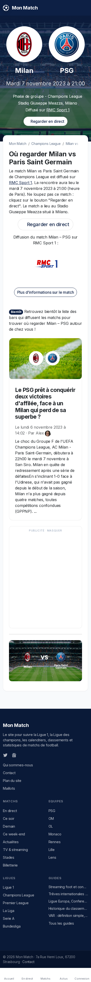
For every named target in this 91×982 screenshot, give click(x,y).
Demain (9, 826)
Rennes (55, 842)
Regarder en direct (47, 121)
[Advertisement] (45, 579)
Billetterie (10, 865)
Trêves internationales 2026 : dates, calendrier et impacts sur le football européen (68, 894)
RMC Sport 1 (57, 109)
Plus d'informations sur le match (45, 292)
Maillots (9, 788)
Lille (52, 850)
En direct (10, 811)
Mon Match (17, 144)
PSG (52, 811)
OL (51, 826)
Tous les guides (61, 923)
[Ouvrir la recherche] (84, 8)
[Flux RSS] (22, 755)
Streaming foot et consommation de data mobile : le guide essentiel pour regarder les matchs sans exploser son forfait (68, 887)
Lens (52, 857)
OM (51, 818)
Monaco (55, 834)
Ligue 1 (8, 887)
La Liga (8, 911)
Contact (9, 773)
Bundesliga (11, 926)
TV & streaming (15, 850)
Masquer (54, 530)
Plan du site (12, 781)
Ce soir (8, 818)
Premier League (16, 903)
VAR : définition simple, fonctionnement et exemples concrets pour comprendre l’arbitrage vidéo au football (68, 915)
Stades (8, 857)
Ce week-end (14, 834)
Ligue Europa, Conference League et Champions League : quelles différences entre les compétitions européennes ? (68, 901)
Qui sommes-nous (18, 765)
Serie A (8, 918)
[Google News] (14, 755)
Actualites (10, 842)
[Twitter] (5, 755)
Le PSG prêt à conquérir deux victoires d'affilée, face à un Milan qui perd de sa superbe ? (45, 403)
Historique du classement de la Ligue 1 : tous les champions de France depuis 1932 (68, 908)
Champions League (45, 144)
